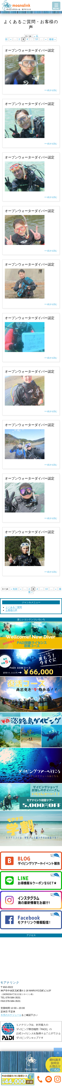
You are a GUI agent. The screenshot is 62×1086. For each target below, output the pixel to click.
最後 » (52, 39)
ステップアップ (31, 15)
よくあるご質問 (14, 607)
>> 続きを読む (50, 90)
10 (36, 39)
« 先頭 (14, 589)
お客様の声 (11, 610)
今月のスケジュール (11, 1015)
